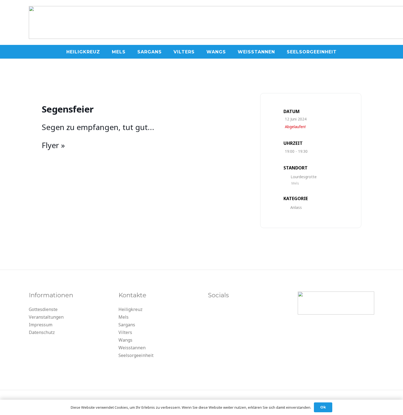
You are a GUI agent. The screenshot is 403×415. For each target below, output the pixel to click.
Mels (123, 317)
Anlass (296, 207)
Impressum (40, 325)
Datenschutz (42, 332)
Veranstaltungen (46, 317)
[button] (104, 51)
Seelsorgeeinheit (136, 355)
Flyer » (53, 145)
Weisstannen (132, 348)
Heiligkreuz (130, 309)
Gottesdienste (43, 309)
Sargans (126, 325)
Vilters (125, 332)
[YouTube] (213, 311)
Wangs (125, 340)
